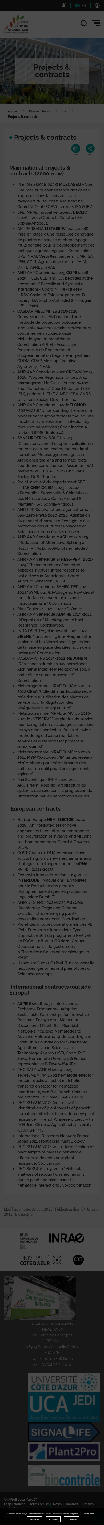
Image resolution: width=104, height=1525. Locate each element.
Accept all (53, 1519)
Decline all (34, 1519)
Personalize (72, 1519)
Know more (89, 1513)
